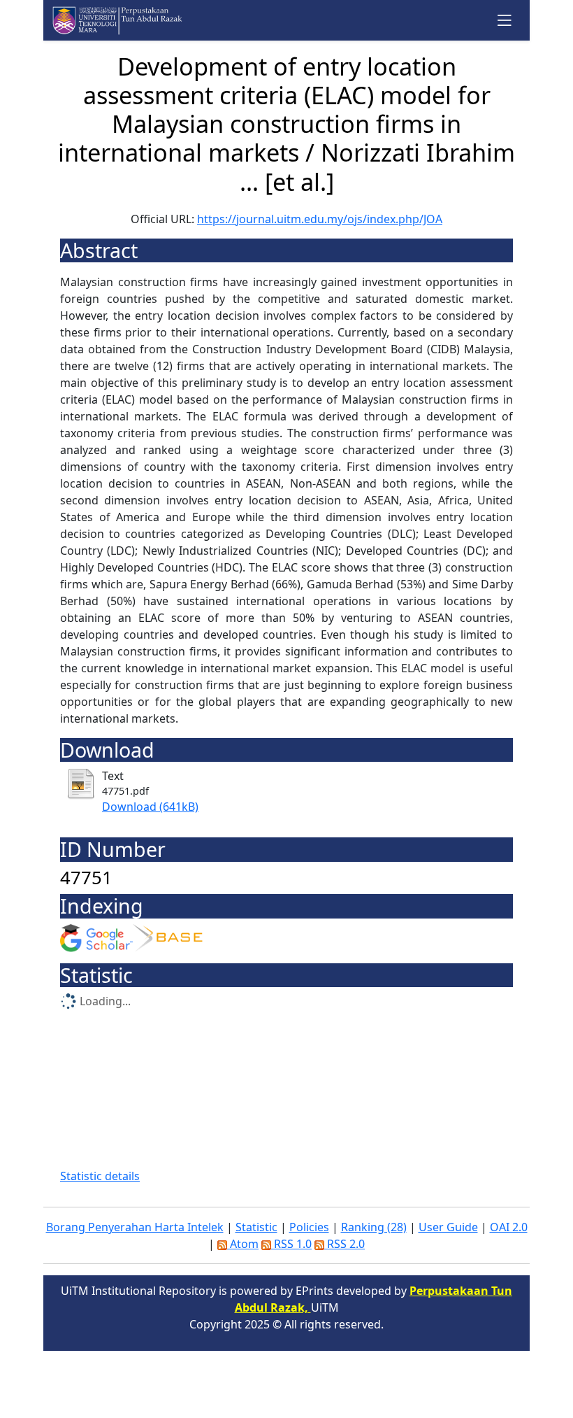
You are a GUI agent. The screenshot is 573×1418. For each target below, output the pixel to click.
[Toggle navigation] (504, 20)
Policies (309, 1227)
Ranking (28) (374, 1227)
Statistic (256, 1227)
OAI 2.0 (509, 1227)
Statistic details (100, 1176)
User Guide (448, 1227)
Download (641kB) (150, 806)
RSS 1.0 (291, 1244)
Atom (243, 1244)
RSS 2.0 (344, 1244)
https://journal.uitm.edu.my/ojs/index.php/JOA (319, 219)
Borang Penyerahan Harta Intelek (135, 1227)
